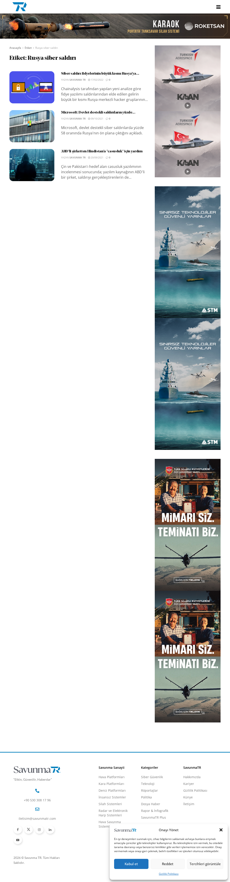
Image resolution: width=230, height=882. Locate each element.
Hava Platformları (112, 777)
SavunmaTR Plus (153, 817)
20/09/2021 (96, 157)
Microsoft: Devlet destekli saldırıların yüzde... (98, 112)
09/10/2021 (96, 118)
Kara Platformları (111, 784)
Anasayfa (15, 48)
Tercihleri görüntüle (205, 864)
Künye (188, 797)
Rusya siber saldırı (46, 48)
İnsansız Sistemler (112, 797)
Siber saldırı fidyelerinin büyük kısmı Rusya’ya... (100, 74)
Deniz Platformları (112, 790)
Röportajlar (149, 790)
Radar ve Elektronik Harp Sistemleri (113, 813)
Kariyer (188, 784)
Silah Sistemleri (110, 804)
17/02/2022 (96, 79)
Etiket (28, 48)
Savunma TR (77, 79)
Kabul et (131, 864)
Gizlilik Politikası (169, 874)
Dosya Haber (150, 804)
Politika (146, 797)
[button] (221, 830)
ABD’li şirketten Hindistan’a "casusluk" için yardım (102, 151)
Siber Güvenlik (152, 777)
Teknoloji (148, 784)
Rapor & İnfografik (154, 811)
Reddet (167, 864)
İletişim (188, 804)
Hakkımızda (192, 777)
